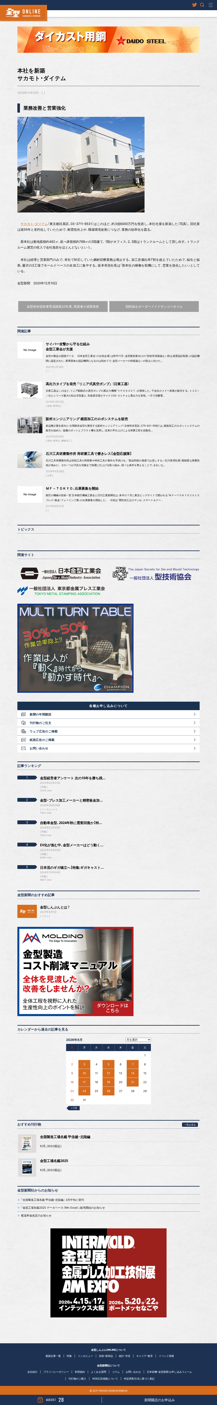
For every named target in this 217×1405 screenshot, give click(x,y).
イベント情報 (166, 1356)
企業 (49, 475)
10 (84, 1073)
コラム (45, 916)
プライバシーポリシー (56, 1371)
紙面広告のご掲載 (42, 740)
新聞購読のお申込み (159, 1400)
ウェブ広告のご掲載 (44, 731)
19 (108, 1082)
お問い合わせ (39, 748)
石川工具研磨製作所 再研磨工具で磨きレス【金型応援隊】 (89, 453)
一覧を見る (190, 1124)
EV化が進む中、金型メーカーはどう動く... (71, 845)
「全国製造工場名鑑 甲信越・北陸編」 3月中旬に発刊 (52, 1199)
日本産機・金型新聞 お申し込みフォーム (169, 1371)
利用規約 (80, 1371)
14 (132, 1073)
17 (84, 1082)
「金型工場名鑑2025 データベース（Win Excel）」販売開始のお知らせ (63, 1207)
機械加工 (66, 440)
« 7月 (74, 1108)
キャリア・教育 (144, 1356)
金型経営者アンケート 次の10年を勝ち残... (73, 778)
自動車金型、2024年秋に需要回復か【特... (71, 822)
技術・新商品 (53, 405)
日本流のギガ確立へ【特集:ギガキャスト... (72, 867)
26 (108, 1091)
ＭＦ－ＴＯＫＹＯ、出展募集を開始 (72, 488)
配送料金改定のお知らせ (36, 1215)
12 (108, 1073)
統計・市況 (124, 1356)
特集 (69, 1356)
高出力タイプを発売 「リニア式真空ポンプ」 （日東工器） (87, 383)
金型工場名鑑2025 (54, 1160)
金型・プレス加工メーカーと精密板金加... (71, 800)
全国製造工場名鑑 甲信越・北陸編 (65, 1136)
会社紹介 (32, 1371)
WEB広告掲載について (105, 1378)
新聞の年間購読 (40, 714)
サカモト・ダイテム (34, 224)
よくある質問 (98, 1371)
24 (84, 1091)
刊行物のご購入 (77, 1378)
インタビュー (85, 1356)
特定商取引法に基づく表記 (139, 1378)
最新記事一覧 (53, 1356)
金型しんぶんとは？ (55, 907)
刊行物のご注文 (40, 723)
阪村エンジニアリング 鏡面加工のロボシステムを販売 (87, 418)
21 (132, 1082)
